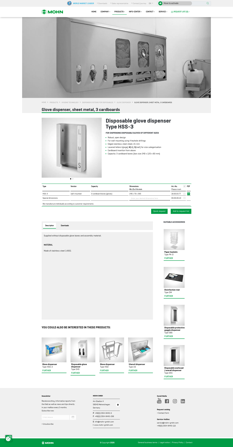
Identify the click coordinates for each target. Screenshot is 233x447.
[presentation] (44, 149)
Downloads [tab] (65, 225)
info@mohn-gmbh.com (104, 422)
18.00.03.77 (176, 194)
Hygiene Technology (70, 102)
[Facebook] (167, 401)
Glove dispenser (124, 102)
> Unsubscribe (47, 424)
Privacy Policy (178, 442)
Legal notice (165, 442)
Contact (149, 12)
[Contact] (118, 405)
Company (105, 12)
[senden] (73, 417)
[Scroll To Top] (228, 444)
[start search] (208, 3)
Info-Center (134, 12)
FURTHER (46, 370)
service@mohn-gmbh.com (168, 423)
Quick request (159, 211)
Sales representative (120, 3)
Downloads (102, 3)
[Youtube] (159, 401)
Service (162, 12)
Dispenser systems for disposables (97, 102)
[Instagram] (175, 401)
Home (93, 12)
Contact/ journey (139, 3)
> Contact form (163, 413)
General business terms (147, 442)
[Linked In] (183, 401)
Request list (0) (181, 12)
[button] (151, 3)
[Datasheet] (188, 193)
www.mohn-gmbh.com (103, 425)
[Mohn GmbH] (52, 12)
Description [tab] (49, 225)
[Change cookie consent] (8, 438)
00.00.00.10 (176, 198)
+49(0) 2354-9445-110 (166, 426)
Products (119, 12)
